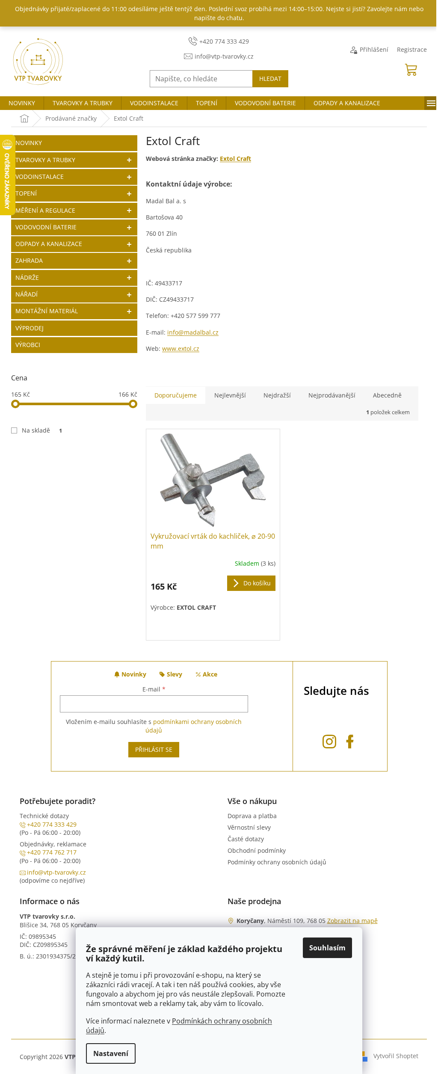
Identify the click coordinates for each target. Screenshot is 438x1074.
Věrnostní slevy (249, 827)
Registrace (412, 49)
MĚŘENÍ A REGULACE (45, 210)
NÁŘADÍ (26, 294)
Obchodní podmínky (257, 850)
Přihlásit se (153, 749)
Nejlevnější (230, 395)
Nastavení (110, 1053)
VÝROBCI (27, 345)
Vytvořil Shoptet (395, 1056)
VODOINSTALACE (39, 176)
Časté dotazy (246, 839)
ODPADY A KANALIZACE (48, 244)
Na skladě (42, 430)
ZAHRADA (29, 260)
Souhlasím (327, 947)
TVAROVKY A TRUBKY (45, 160)
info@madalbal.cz (193, 332)
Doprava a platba (252, 816)
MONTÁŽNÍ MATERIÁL (46, 311)
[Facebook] (350, 740)
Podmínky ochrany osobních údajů (277, 862)
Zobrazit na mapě (352, 921)
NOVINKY (28, 143)
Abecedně (387, 395)
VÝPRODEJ (29, 328)
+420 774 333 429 (52, 824)
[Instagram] (329, 740)
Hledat (270, 78)
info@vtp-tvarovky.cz (56, 872)
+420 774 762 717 (52, 852)
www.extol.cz (180, 348)
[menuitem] (22, 103)
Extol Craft (235, 158)
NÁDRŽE (27, 277)
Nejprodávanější (331, 395)
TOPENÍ (26, 193)
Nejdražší (277, 395)
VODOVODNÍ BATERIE (46, 227)
